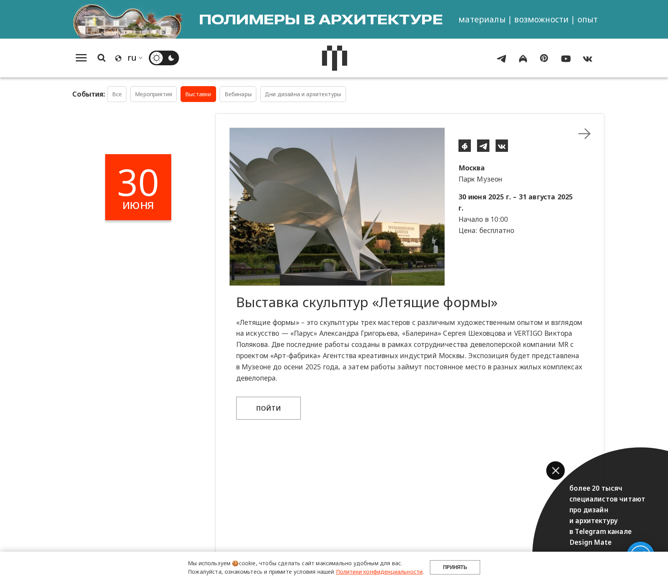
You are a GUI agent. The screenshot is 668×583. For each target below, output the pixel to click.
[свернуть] (584, 133)
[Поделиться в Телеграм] (483, 145)
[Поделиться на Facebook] (464, 145)
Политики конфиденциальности (379, 571)
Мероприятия (153, 94)
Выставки (198, 94)
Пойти (268, 408)
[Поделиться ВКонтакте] (502, 145)
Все (117, 94)
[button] (555, 470)
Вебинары (238, 94)
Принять (455, 567)
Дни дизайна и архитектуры (303, 94)
